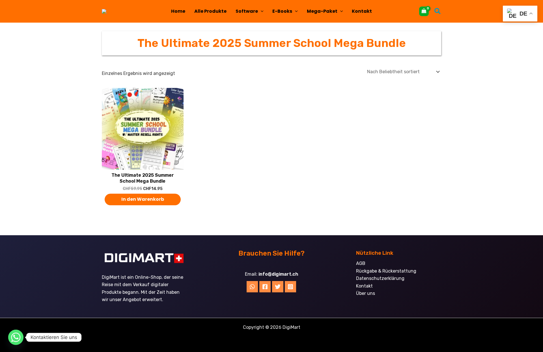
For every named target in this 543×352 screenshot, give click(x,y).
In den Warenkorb (142, 199)
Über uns (365, 293)
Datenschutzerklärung (380, 278)
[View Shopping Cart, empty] (424, 11)
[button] (261, 11)
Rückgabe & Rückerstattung (386, 271)
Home (178, 11)
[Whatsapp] (15, 337)
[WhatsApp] (252, 286)
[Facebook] (265, 286)
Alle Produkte (210, 11)
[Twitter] (277, 286)
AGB (360, 263)
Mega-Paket (322, 11)
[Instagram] (290, 286)
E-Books (282, 11)
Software (247, 11)
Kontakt (362, 11)
